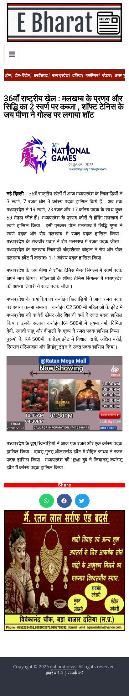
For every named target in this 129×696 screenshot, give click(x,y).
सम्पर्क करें (75, 673)
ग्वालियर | (92, 75)
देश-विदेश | (22, 75)
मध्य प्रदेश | (61, 75)
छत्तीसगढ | (41, 75)
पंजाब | (107, 75)
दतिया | (77, 75)
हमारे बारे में (54, 673)
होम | (8, 75)
